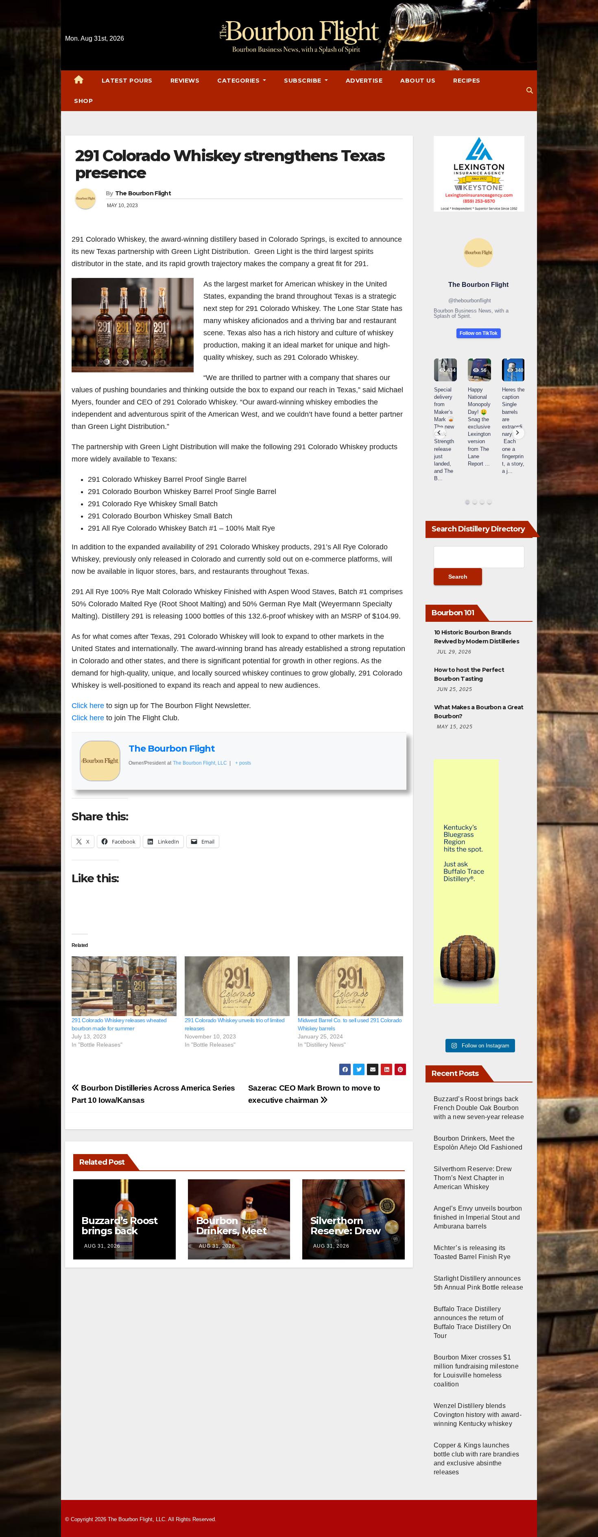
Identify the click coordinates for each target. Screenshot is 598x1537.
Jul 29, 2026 (454, 652)
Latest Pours (127, 80)
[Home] (79, 80)
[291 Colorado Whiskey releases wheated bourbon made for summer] (124, 986)
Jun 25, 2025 (454, 689)
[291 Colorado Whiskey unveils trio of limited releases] (237, 986)
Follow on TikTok (479, 333)
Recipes (466, 80)
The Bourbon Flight (143, 193)
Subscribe (303, 80)
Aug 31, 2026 (102, 1246)
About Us (417, 80)
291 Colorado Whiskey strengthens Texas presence (229, 164)
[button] (529, 90)
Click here (88, 706)
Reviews (185, 80)
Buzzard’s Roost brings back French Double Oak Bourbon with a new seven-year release (479, 1107)
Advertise (364, 80)
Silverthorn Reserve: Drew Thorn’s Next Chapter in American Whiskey (473, 1177)
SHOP (83, 101)
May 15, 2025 (455, 727)
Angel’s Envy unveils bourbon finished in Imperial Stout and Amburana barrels (478, 1217)
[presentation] (440, 433)
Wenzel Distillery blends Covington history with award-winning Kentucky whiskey (478, 1414)
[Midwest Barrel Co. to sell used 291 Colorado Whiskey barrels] (350, 986)
